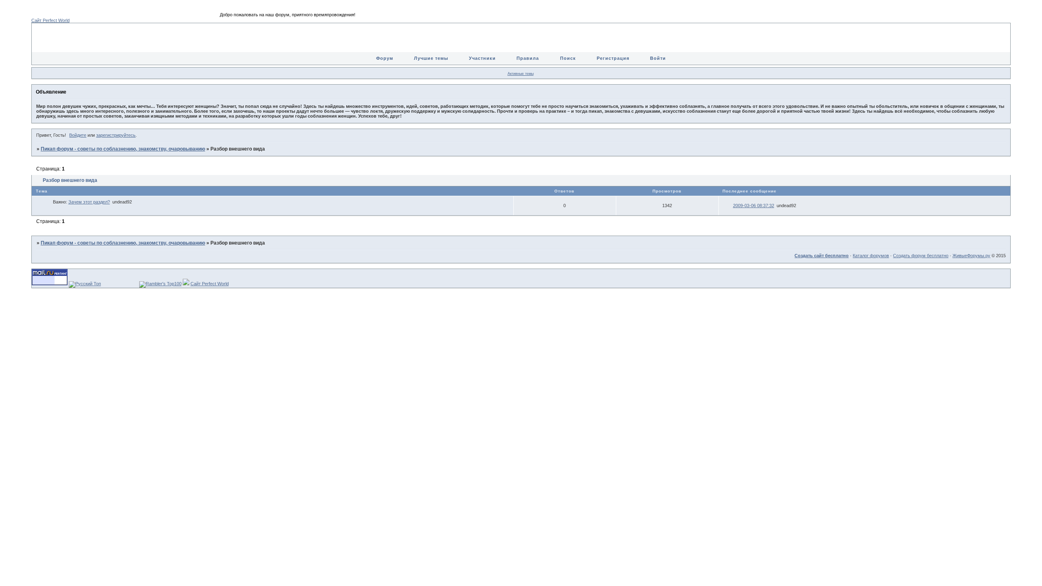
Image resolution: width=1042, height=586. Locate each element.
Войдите (77, 135)
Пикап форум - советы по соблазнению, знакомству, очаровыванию (123, 149)
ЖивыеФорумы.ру (971, 255)
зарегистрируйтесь (116, 135)
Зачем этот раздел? (89, 201)
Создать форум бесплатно (920, 255)
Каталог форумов (871, 255)
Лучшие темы (431, 58)
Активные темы (521, 74)
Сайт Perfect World (50, 20)
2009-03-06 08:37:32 (753, 205)
